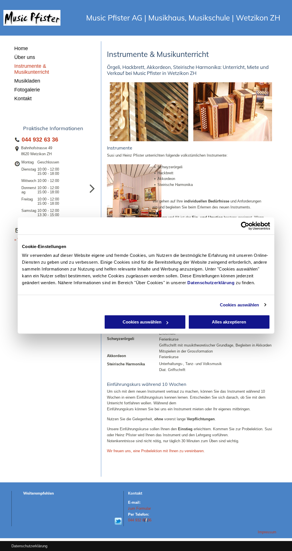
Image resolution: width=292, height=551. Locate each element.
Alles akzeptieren (229, 321)
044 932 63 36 (40, 139)
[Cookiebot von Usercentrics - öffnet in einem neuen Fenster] (245, 226)
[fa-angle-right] (92, 194)
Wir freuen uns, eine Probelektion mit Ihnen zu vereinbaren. (156, 451)
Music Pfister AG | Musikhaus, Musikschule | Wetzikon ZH (183, 17)
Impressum (267, 532)
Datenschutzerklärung (210, 282)
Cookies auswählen (239, 304)
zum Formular (139, 508)
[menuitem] (44, 48)
